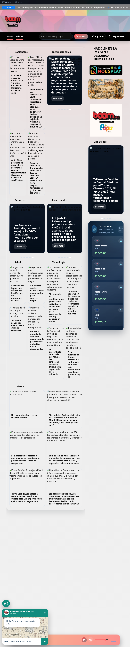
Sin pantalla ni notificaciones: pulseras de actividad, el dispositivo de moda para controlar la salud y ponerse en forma (56, 308)
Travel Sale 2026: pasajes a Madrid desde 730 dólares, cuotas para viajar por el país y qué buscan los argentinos (26, 497)
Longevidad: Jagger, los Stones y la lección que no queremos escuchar (17, 293)
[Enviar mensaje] (44, 641)
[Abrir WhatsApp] (6, 603)
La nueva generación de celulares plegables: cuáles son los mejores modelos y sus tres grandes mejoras (74, 302)
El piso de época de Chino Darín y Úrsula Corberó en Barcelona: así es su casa (17, 84)
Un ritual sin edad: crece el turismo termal (24, 416)
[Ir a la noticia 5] (70, 109)
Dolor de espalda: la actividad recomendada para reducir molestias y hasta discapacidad (37, 340)
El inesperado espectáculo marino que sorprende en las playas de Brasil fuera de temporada (25, 459)
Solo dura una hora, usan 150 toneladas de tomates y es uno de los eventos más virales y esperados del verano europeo (64, 459)
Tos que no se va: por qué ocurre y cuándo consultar (17, 325)
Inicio (10, 36)
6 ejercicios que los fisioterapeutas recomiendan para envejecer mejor (38, 293)
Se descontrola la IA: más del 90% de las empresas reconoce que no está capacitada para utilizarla (55, 362)
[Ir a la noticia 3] (65, 109)
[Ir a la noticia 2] (62, 109)
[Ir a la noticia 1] (59, 109)
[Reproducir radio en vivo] (84, 639)
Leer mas (57, 98)
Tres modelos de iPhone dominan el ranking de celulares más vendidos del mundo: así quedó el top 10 (74, 364)
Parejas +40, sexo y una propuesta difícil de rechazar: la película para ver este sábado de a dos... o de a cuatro (64, 232)
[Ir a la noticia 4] (67, 109)
